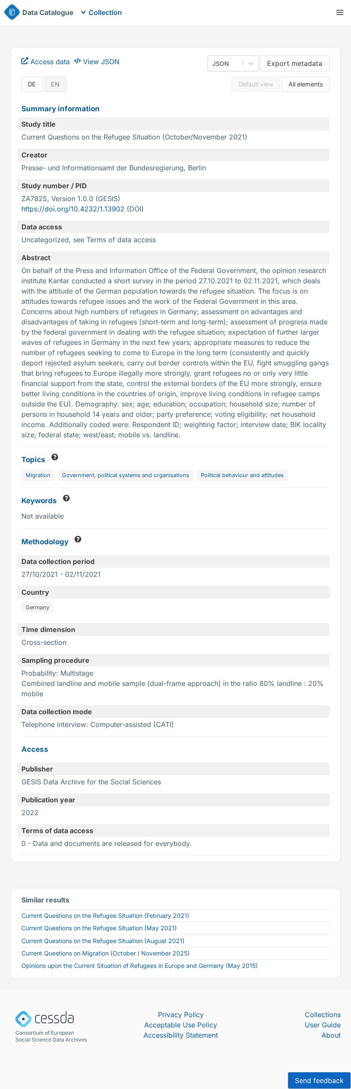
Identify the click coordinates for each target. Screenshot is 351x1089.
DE (32, 84)
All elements (306, 84)
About (331, 1035)
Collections (323, 1014)
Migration (38, 475)
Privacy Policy (181, 1014)
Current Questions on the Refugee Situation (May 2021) (99, 928)
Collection (105, 12)
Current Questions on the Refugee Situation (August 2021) (102, 940)
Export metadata (294, 63)
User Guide (323, 1025)
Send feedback (319, 1080)
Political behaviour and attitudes (242, 475)
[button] (340, 12)
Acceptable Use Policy (180, 1025)
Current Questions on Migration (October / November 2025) (105, 953)
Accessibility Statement (180, 1035)
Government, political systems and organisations (125, 475)
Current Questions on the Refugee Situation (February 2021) (105, 915)
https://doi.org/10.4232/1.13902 (73, 209)
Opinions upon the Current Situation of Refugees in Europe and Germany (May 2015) (139, 965)
